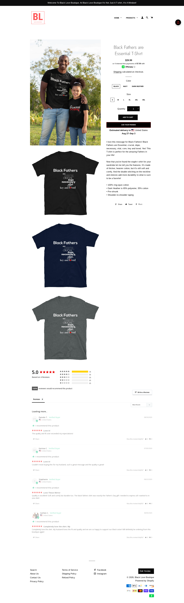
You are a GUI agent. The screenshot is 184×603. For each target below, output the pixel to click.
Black (116, 86)
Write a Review (143, 392)
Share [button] (37, 439)
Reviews (36, 399)
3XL (143, 100)
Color (128, 81)
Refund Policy (68, 577)
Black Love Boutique (144, 577)
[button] (146, 439)
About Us (34, 574)
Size (129, 94)
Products (131, 18)
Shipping (117, 72)
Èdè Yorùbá (145, 571)
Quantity (121, 109)
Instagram (102, 574)
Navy (125, 86)
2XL (136, 100)
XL (130, 100)
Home (117, 18)
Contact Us (35, 577)
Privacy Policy (37, 581)
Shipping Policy (69, 574)
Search (33, 570)
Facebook (101, 570)
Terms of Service (70, 570)
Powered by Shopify (144, 581)
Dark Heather (137, 86)
